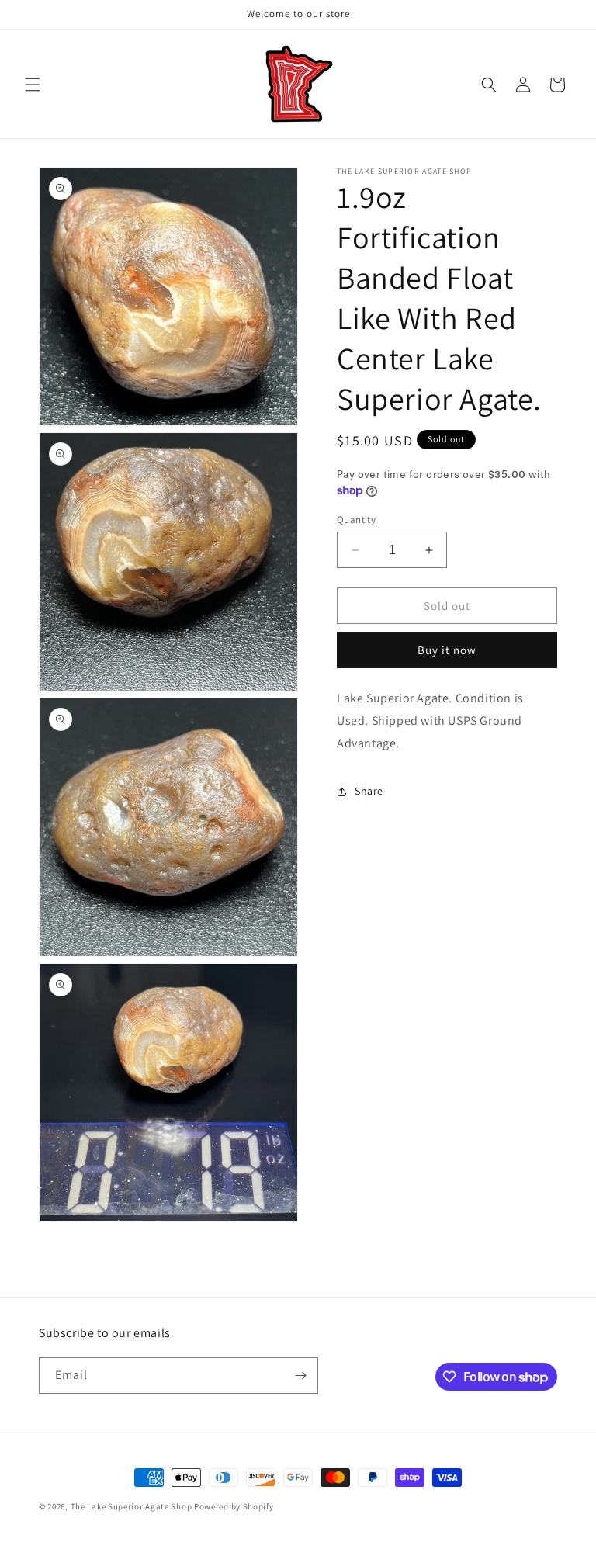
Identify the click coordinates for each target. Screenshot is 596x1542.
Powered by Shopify (234, 1506)
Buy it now (447, 650)
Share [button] (369, 791)
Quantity (356, 519)
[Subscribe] (300, 1375)
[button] (33, 85)
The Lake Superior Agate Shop (131, 1506)
